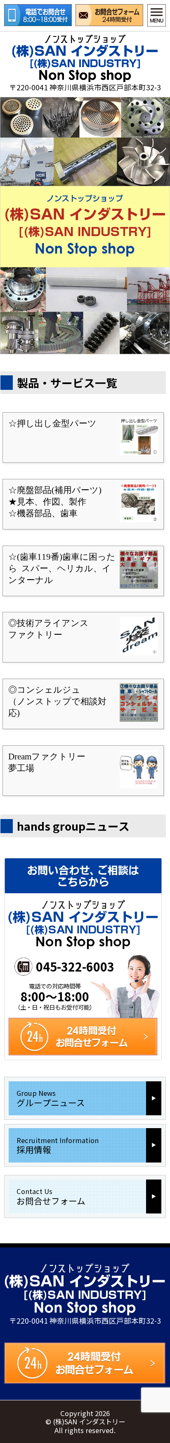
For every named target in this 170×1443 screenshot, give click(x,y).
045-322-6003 (75, 967)
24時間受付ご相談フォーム (84, 1363)
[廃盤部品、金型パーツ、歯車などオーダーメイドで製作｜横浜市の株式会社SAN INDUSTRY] (85, 58)
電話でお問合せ (38, 15)
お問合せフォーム (109, 15)
